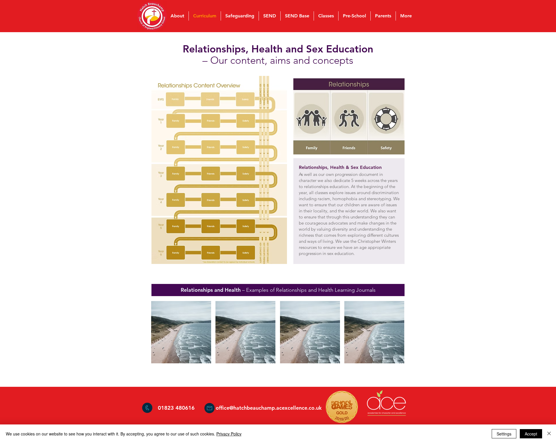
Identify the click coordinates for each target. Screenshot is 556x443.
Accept (531, 434)
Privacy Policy (229, 434)
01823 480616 (176, 407)
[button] (181, 332)
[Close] (549, 433)
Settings (504, 434)
